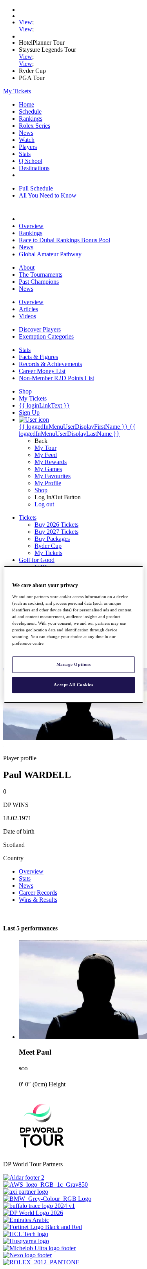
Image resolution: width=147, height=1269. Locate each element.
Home (26, 104)
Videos (27, 316)
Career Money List (42, 371)
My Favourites (52, 476)
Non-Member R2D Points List (56, 378)
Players (28, 146)
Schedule (30, 111)
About (26, 267)
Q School (30, 161)
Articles (28, 309)
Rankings (30, 118)
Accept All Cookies (73, 684)
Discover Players (40, 329)
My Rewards (50, 462)
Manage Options (73, 664)
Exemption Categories (46, 336)
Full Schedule (36, 188)
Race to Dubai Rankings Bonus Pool (64, 240)
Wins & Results (38, 899)
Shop (40, 490)
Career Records (38, 892)
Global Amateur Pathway (50, 254)
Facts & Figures (38, 357)
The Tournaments (40, 274)
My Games (48, 469)
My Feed (45, 454)
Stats (25, 153)
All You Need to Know (47, 195)
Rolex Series (34, 125)
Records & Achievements (50, 364)
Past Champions (39, 281)
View (25, 22)
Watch (26, 139)
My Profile (47, 483)
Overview (31, 226)
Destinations (34, 168)
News (26, 132)
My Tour (45, 447)
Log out (44, 504)
